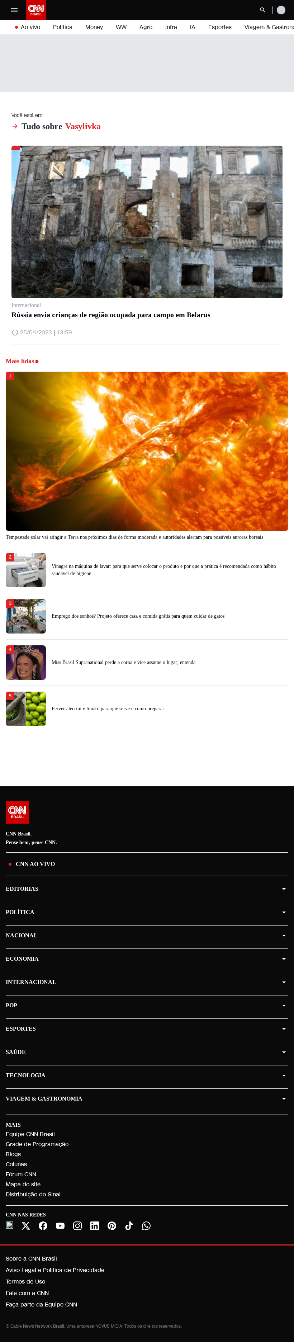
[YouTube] (60, 1225)
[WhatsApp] (146, 1225)
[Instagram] (77, 1225)
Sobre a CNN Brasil (31, 1258)
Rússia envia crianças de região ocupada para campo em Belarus (110, 315)
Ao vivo (30, 27)
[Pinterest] (112, 1225)
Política (62, 27)
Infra (171, 27)
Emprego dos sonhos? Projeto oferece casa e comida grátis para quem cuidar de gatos (138, 616)
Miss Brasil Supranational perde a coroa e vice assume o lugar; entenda (123, 662)
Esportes (220, 27)
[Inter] (9, 1225)
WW (121, 27)
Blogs (13, 1154)
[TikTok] (129, 1225)
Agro (145, 27)
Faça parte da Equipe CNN (41, 1304)
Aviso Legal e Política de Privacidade (55, 1270)
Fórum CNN (21, 1174)
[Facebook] (43, 1225)
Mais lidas (20, 360)
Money (94, 27)
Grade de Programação (37, 1144)
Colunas (16, 1164)
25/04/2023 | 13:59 (46, 332)
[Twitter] (26, 1225)
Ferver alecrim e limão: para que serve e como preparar (108, 708)
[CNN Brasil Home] (36, 10)
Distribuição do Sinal (33, 1194)
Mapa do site (23, 1184)
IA (192, 27)
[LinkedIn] (94, 1225)
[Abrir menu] (14, 10)
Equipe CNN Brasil (30, 1134)
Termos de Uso (25, 1281)
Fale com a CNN (27, 1293)
